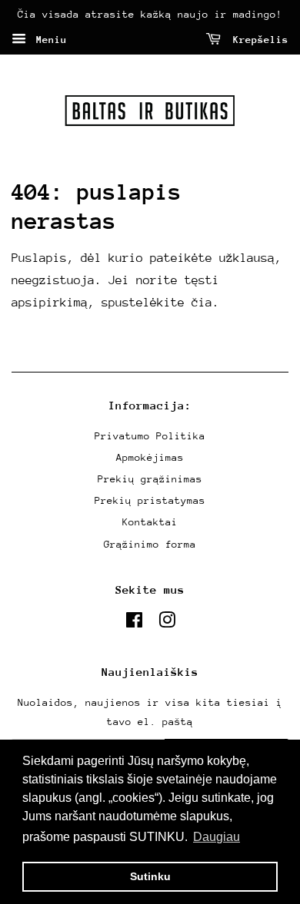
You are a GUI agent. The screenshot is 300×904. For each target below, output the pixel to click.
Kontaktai (150, 522)
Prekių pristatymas (150, 500)
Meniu (48, 39)
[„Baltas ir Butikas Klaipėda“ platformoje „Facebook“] (134, 623)
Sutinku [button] (150, 876)
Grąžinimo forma (150, 544)
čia (202, 303)
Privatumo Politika (150, 436)
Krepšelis (257, 39)
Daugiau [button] (216, 836)
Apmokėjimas (150, 457)
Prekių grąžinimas (150, 479)
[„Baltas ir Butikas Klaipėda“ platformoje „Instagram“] (166, 623)
